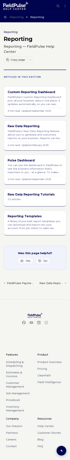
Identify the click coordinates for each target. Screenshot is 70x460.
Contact (11, 446)
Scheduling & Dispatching (15, 363)
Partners (12, 432)
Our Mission (14, 426)
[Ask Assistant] (61, 451)
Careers (11, 439)
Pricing (42, 368)
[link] (35, 101)
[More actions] (65, 6)
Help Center (45, 426)
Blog (40, 439)
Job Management (18, 393)
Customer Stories (49, 432)
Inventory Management (15, 408)
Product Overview (49, 362)
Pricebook (13, 400)
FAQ (40, 446)
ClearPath (44, 375)
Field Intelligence (49, 382)
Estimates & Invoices (14, 374)
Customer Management (15, 384)
